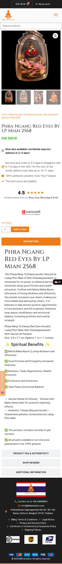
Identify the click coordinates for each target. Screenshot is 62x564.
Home (4, 114)
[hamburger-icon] (55, 15)
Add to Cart (20, 229)
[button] (55, 35)
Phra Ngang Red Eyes (32, 114)
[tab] (31, 242)
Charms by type (15, 114)
